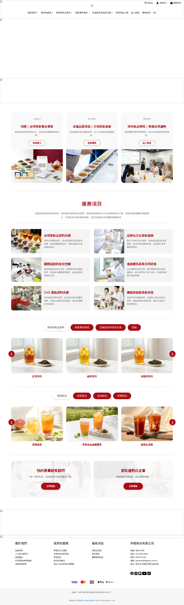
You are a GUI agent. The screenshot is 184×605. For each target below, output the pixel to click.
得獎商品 (122, 395)
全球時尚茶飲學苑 (61, 554)
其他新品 (102, 395)
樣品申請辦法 (59, 561)
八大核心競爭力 (21, 554)
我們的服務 (46, 12)
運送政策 (57, 557)
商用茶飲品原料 (63, 12)
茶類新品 (62, 395)
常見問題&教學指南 (23, 561)
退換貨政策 (81, 600)
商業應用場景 (81, 12)
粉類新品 (82, 395)
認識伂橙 (19, 550)
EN (154, 12)
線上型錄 (135, 12)
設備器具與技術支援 (101, 12)
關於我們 (32, 12)
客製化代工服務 (60, 550)
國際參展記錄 (97, 557)
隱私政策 (72, 600)
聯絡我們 (146, 12)
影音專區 (96, 554)
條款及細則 (90, 600)
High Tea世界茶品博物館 (64, 564)
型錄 (134, 327)
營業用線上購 (122, 12)
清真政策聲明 (21, 564)
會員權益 (19, 557)
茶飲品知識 (96, 550)
